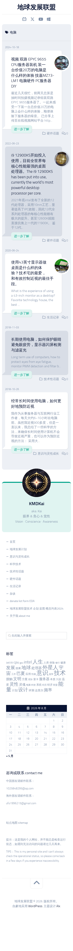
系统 (39, 684)
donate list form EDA (22, 601)
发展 (10, 667)
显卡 (36, 679)
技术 (60, 672)
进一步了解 (21, 129)
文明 (17, 679)
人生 (37, 662)
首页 (12, 542)
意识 (42, 672)
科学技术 (15, 564)
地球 (26, 667)
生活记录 (53, 317)
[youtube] (40, 19)
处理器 (36, 668)
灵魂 (22, 684)
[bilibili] (24, 19)
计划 (15, 690)
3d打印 (9, 662)
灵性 (14, 684)
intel (28, 662)
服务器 (44, 679)
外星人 (50, 667)
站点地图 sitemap (17, 823)
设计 (23, 690)
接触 (9, 679)
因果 (18, 668)
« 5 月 (9, 756)
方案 (25, 679)
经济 (50, 684)
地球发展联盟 (36, 7)
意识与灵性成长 (48, 453)
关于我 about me (20, 616)
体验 (52, 662)
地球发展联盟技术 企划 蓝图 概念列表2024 (36, 608)
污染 (58, 679)
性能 (33, 674)
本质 (52, 679)
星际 (30, 679)
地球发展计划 (18, 549)
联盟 (55, 685)
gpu (21, 662)
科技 (33, 685)
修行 (57, 662)
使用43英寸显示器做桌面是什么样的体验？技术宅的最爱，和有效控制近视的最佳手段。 (32, 273)
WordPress (35, 906)
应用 (28, 673)
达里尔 (39, 690)
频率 (48, 690)
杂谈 (12, 593)
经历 (44, 685)
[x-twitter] (32, 19)
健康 (63, 662)
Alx (58, 906)
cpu (16, 662)
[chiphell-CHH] (49, 19)
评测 (31, 690)
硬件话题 (53, 133)
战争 (51, 674)
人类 (46, 662)
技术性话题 (51, 379)
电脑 (28, 685)
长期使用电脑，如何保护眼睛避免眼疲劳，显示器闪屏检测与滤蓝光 (36, 344)
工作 (13, 674)
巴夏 (20, 673)
